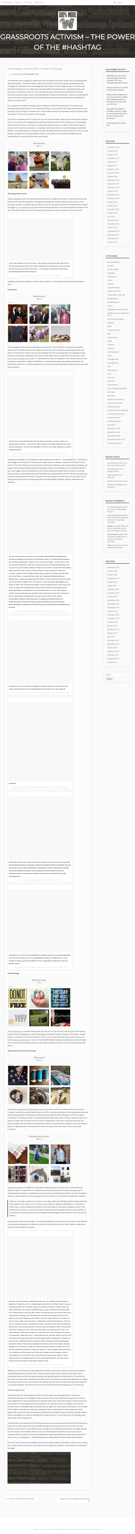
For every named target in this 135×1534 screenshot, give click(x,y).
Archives (110, 266)
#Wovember (48, 210)
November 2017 (113, 158)
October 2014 (112, 202)
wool (109, 374)
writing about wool (114, 443)
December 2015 (113, 184)
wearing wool (112, 370)
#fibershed (21, 1109)
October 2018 (112, 155)
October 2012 (112, 227)
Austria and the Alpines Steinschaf (21, 1499)
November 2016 (113, 173)
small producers (113, 352)
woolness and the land (115, 414)
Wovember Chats (113, 428)
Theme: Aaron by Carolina (89, 1529)
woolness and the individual (117, 410)
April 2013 (111, 217)
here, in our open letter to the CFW (20, 358)
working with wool (114, 421)
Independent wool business (117, 309)
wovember (111, 425)
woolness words (113, 417)
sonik (109, 355)
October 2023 (112, 151)
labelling (110, 323)
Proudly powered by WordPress (62, 1529)
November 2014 (113, 198)
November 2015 (113, 187)
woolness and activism (115, 399)
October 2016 (112, 176)
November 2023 (113, 147)
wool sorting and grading (116, 388)
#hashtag (25, 97)
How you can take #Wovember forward (117, 509)
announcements (113, 262)
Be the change (112, 269)
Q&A (109, 334)
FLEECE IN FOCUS (113, 291)
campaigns (18, 69)
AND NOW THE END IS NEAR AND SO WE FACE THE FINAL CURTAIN (118, 528)
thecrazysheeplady (114, 507)
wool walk (111, 392)
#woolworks (12, 783)
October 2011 (112, 242)
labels (109, 326)
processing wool (113, 330)
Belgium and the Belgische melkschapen (75, 1499)
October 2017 (112, 162)
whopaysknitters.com (22, 1040)
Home (10, 69)
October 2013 (112, 213)
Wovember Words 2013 (116, 439)
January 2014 (112, 206)
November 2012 (113, 224)
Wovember (7, 2)
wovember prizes (113, 432)
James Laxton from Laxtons (117, 481)
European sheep (113, 287)
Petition (27, 2)
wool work (111, 396)
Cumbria (110, 284)
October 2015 (112, 191)
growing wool (112, 298)
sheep (109, 341)
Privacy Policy (40, 1529)
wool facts (111, 381)
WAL (109, 366)
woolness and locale (114, 403)
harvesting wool (113, 302)
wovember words (113, 436)
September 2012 (113, 231)
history (110, 306)
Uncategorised (112, 359)
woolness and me (113, 407)
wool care (110, 377)
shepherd (110, 345)
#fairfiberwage (16, 1031)
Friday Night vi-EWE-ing (116, 295)
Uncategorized (112, 363)
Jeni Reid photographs (115, 319)
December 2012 (113, 220)
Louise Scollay (16, 74)
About (18, 2)
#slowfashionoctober (37, 1109)
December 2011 (113, 235)
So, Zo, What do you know (25, 207)
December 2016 (113, 169)
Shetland (110, 348)
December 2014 (113, 195)
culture (110, 280)
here (74, 356)
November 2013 (113, 209)
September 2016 (113, 180)
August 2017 (112, 165)
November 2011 (113, 238)
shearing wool (112, 337)
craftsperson (112, 277)
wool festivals (112, 385)
